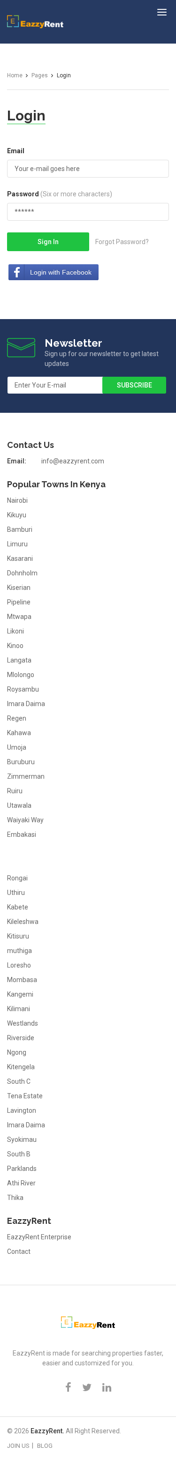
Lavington (21, 1110)
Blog (45, 1445)
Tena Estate (25, 1096)
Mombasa (22, 979)
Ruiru (15, 791)
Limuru (17, 544)
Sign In (48, 242)
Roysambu (23, 689)
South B (19, 1154)
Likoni (15, 631)
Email (15, 151)
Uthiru (16, 892)
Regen (16, 718)
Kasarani (20, 558)
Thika (15, 1197)
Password (59, 194)
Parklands (22, 1168)
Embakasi (21, 834)
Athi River (21, 1183)
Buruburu (21, 762)
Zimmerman (26, 776)
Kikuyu (16, 515)
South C (19, 1081)
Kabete (17, 907)
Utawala (19, 805)
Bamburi (19, 529)
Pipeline (19, 602)
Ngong (16, 1052)
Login (26, 115)
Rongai (17, 878)
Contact (19, 1251)
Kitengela (21, 1067)
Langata (19, 660)
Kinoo (15, 645)
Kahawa (19, 733)
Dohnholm (22, 573)
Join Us (18, 1445)
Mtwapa (19, 616)
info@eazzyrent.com (72, 461)
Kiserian (19, 587)
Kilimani (18, 1009)
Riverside (20, 1038)
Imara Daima (26, 704)
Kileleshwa (22, 921)
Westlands (22, 1023)
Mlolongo (20, 674)
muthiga (19, 950)
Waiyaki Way (25, 820)
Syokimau (22, 1139)
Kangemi (20, 994)
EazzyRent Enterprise (39, 1237)
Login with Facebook (61, 272)
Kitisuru (18, 936)
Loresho (19, 965)
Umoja (16, 747)
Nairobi (17, 500)
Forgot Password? (122, 242)
